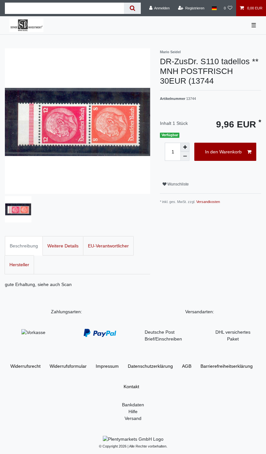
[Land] (214, 8)
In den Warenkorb (223, 151)
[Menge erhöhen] (184, 147)
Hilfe (133, 411)
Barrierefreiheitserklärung (226, 366)
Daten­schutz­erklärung (150, 366)
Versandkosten (208, 202)
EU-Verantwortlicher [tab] (108, 245)
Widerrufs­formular (68, 366)
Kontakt (131, 386)
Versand (133, 418)
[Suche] (132, 8)
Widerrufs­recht (25, 366)
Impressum (107, 366)
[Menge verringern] (184, 156)
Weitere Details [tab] (63, 245)
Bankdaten (133, 404)
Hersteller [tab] (19, 264)
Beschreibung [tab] (24, 245)
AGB (186, 366)
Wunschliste (177, 184)
